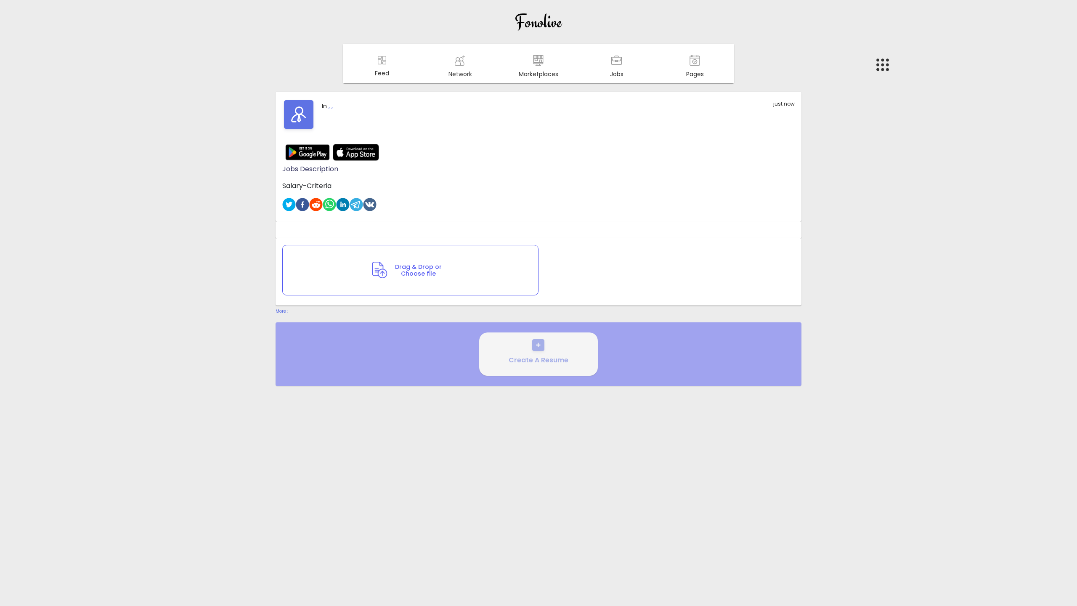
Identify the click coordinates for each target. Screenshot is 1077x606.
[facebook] (302, 204)
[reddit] (316, 204)
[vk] (370, 204)
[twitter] (289, 204)
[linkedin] (343, 204)
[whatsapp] (329, 204)
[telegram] (356, 204)
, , (331, 106)
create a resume (538, 360)
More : (282, 311)
